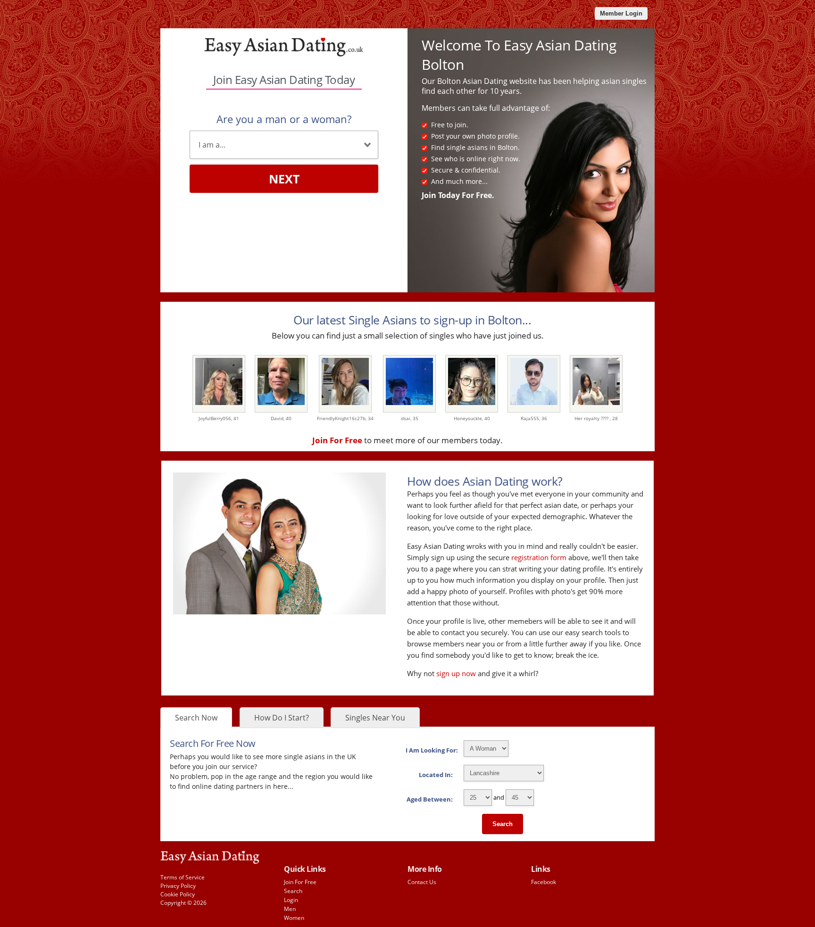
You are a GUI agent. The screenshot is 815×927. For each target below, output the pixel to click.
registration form (538, 557)
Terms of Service (182, 877)
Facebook (543, 882)
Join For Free (300, 882)
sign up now (456, 673)
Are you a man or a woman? (283, 119)
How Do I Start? (281, 717)
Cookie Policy (177, 894)
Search (502, 824)
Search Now (196, 717)
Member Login (621, 13)
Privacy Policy (178, 886)
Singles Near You (375, 717)
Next (284, 179)
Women (294, 918)
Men (290, 909)
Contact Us (422, 882)
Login (291, 900)
